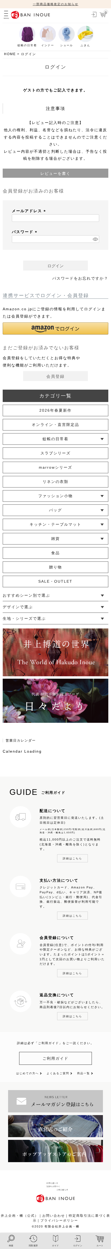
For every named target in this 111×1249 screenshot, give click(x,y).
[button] (55, 328)
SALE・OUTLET (55, 581)
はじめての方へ (27, 1073)
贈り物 (55, 567)
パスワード (25, 232)
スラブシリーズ (55, 453)
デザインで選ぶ (18, 607)
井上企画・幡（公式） (20, 1216)
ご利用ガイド (55, 1058)
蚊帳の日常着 (55, 439)
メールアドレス (29, 211)
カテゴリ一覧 (55, 395)
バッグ (55, 510)
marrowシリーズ (55, 467)
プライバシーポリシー (59, 1220)
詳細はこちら (72, 858)
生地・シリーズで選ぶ (24, 618)
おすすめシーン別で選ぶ (26, 595)
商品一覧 (83, 1073)
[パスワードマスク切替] (95, 239)
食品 (55, 553)
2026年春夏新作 (55, 410)
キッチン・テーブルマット (55, 524)
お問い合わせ (53, 1216)
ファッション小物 (55, 496)
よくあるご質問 (58, 1073)
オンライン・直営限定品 (55, 424)
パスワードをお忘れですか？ (80, 278)
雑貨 (55, 538)
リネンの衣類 (55, 481)
